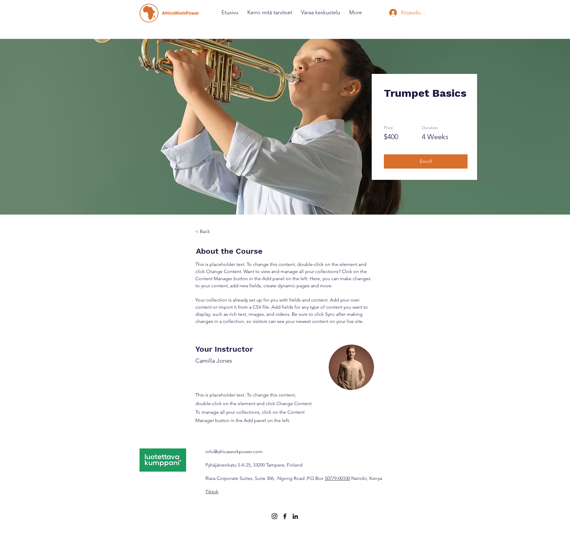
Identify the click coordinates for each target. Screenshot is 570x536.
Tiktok (211, 491)
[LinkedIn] (295, 516)
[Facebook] (285, 516)
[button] (426, 161)
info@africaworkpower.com (234, 451)
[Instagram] (274, 516)
